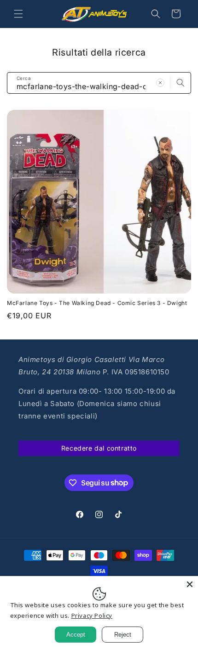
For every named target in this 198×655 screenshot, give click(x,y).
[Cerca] (180, 83)
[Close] (189, 584)
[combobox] (99, 83)
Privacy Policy (91, 615)
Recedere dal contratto (99, 448)
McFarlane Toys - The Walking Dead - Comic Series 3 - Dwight (97, 302)
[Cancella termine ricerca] (160, 83)
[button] (18, 14)
